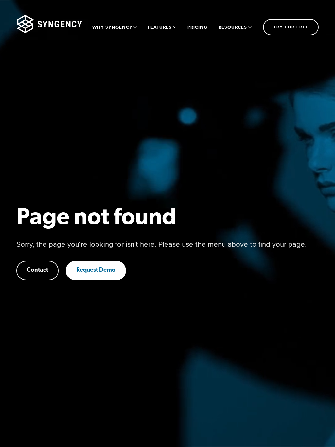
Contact (37, 270)
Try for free (291, 27)
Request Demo (95, 270)
